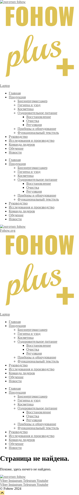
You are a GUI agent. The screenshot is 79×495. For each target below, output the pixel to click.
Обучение (16, 148)
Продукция (17, 97)
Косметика (26, 109)
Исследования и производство (31, 140)
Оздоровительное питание (37, 113)
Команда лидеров (22, 144)
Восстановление (38, 117)
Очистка (32, 121)
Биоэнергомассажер (32, 101)
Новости (15, 152)
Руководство (18, 136)
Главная (15, 93)
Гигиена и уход (29, 105)
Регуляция (34, 125)
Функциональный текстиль (38, 133)
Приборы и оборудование (37, 129)
